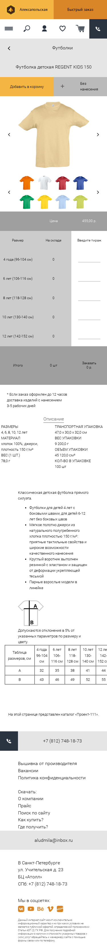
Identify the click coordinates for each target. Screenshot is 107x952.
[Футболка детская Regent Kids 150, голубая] (63, 202)
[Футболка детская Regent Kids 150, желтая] (45, 202)
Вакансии (28, 770)
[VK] (21, 909)
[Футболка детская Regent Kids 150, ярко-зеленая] (27, 202)
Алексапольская (33, 9)
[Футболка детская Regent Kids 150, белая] (45, 182)
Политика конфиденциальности (52, 777)
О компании (30, 798)
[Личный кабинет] (45, 28)
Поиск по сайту (34, 813)
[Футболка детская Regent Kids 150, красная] (63, 182)
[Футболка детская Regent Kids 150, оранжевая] (27, 182)
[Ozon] (60, 909)
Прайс (24, 805)
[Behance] (40, 909)
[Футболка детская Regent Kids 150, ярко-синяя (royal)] (80, 182)
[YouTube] (31, 909)
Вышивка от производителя (47, 763)
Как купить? (30, 819)
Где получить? (33, 827)
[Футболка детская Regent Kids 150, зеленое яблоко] (80, 202)
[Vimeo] (50, 909)
